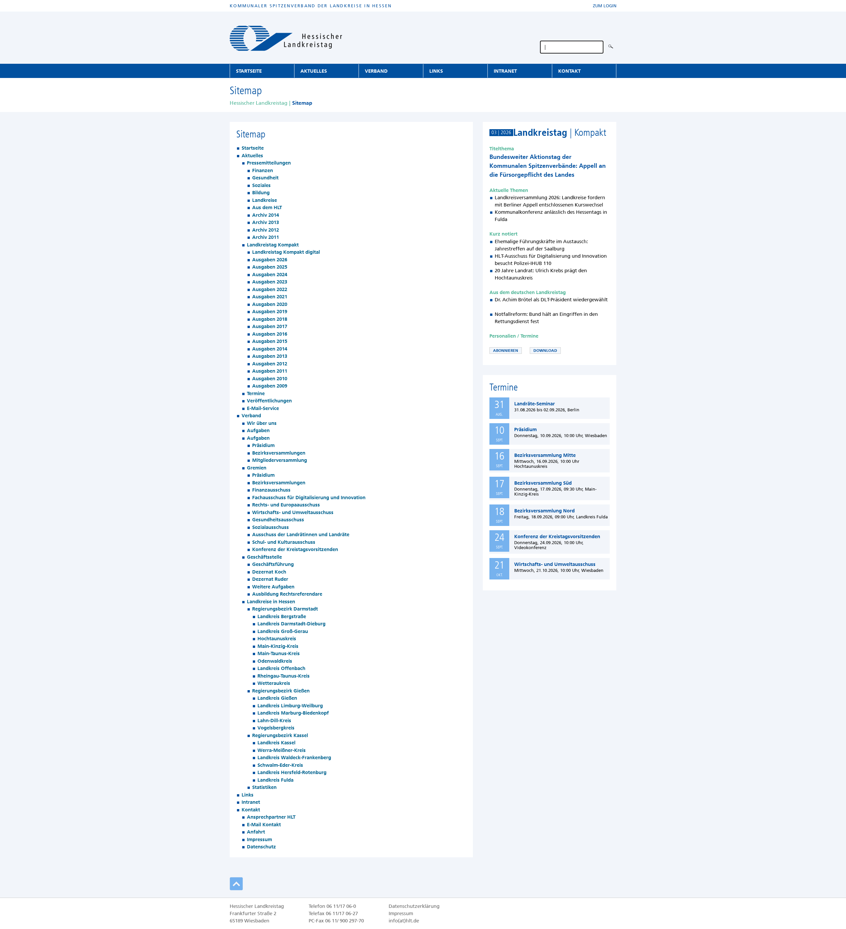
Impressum (401, 913)
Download (545, 350)
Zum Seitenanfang (423, 883)
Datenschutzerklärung (414, 906)
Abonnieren (505, 350)
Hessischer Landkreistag (259, 103)
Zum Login (604, 5)
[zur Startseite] (286, 39)
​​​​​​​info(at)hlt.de (404, 921)
